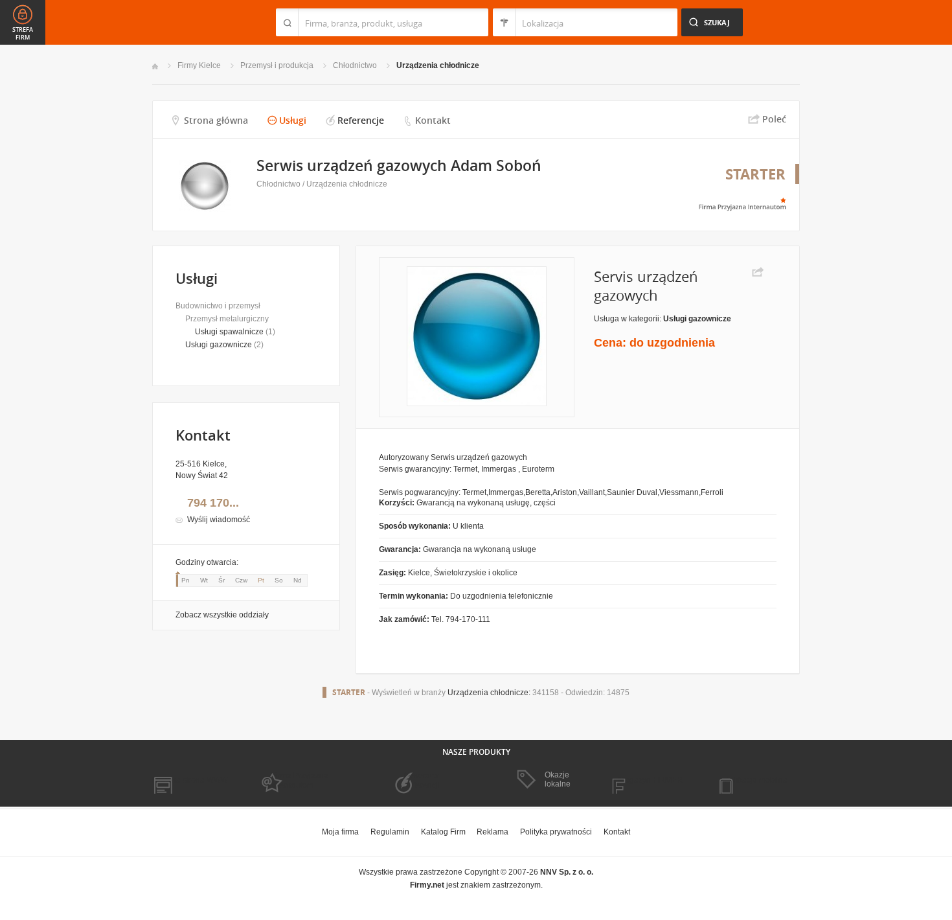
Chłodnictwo (355, 65)
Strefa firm (22, 33)
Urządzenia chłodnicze (437, 65)
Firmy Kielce (199, 65)
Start (155, 66)
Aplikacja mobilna (756, 780)
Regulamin (389, 831)
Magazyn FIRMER (650, 780)
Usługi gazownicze (218, 344)
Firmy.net (190, 22)
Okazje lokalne (558, 779)
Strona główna (216, 120)
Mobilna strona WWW (190, 780)
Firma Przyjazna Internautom (299, 780)
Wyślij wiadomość (218, 519)
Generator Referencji (421, 780)
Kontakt (433, 120)
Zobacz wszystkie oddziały (222, 614)
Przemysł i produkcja (276, 65)
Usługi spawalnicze (229, 331)
